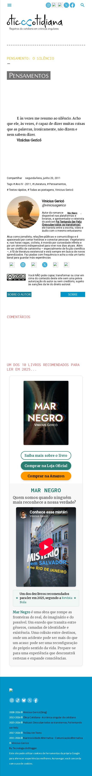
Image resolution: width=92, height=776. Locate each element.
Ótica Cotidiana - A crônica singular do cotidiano (49, 717)
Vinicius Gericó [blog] (35, 712)
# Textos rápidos (16, 189)
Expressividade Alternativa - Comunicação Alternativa (53, 737)
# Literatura (39, 184)
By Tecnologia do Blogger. (23, 748)
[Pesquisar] (82, 5)
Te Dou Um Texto (32, 732)
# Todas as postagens (41, 189)
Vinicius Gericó (64, 189)
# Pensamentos (56, 184)
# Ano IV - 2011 (22, 184)
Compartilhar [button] (14, 178)
